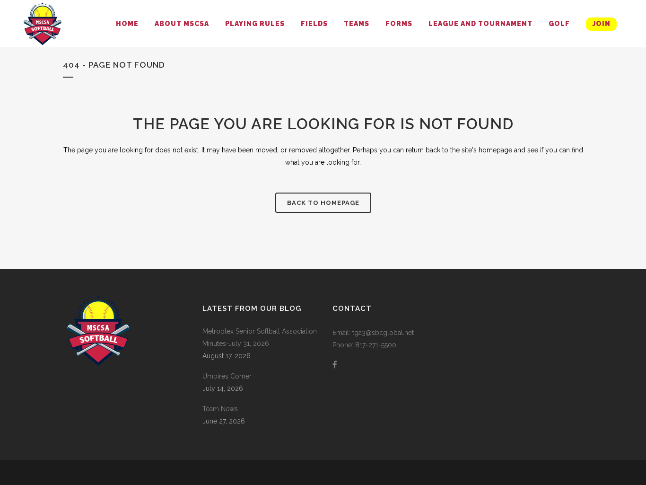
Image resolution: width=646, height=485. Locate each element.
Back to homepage (323, 202)
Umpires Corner (227, 376)
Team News (220, 409)
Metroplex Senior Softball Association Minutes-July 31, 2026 (259, 337)
